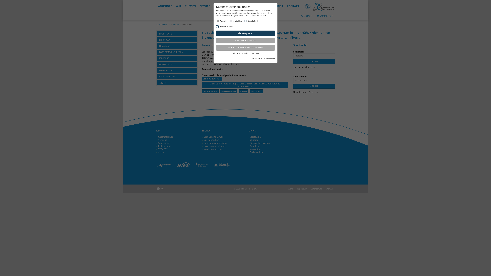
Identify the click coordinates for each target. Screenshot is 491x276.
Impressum (257, 58)
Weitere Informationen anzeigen (245, 53)
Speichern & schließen (245, 40)
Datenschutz (269, 58)
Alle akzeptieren (245, 33)
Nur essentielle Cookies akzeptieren (245, 47)
